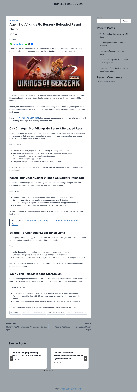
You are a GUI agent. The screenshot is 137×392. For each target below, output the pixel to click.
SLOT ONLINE (13, 20)
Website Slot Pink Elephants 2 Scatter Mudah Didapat (73, 327)
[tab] (44, 370)
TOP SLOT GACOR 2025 (29, 118)
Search (99, 18)
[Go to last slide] (11, 358)
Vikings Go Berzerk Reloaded (76, 313)
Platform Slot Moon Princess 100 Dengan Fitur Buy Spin (26, 327)
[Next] (85, 358)
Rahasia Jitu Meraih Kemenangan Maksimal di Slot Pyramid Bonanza (68, 355)
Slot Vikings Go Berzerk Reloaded (34, 313)
